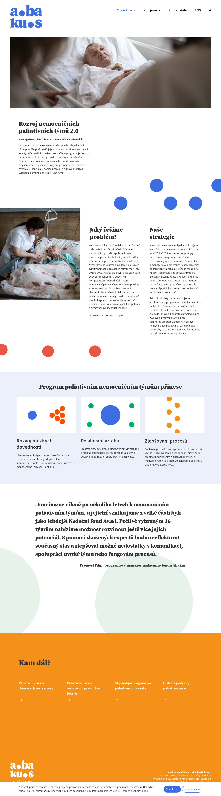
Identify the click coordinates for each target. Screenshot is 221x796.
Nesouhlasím (192, 789)
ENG (198, 10)
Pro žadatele (178, 10)
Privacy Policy (158, 778)
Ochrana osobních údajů (135, 791)
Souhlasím (172, 789)
